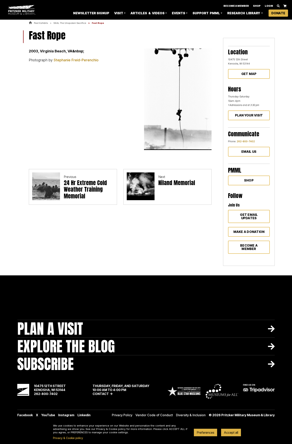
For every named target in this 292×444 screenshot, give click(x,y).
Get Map (249, 74)
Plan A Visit (50, 328)
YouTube (48, 415)
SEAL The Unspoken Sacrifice (69, 23)
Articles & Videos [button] (147, 13)
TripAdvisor (259, 389)
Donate (278, 13)
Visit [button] (118, 13)
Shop (257, 5)
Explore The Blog (66, 346)
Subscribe (45, 364)
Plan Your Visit (249, 115)
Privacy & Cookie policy (68, 438)
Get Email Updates (249, 216)
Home (30, 23)
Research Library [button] (243, 13)
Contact (101, 394)
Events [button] (178, 13)
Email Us (249, 152)
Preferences (205, 432)
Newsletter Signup (91, 13)
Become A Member (236, 5)
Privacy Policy (122, 415)
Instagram (66, 415)
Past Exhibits (41, 23)
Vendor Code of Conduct (154, 415)
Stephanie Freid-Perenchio (76, 60)
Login (269, 5)
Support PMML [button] (206, 13)
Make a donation (249, 232)
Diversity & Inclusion (191, 415)
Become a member (249, 247)
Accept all (231, 432)
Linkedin (84, 415)
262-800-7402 (246, 141)
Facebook (25, 415)
